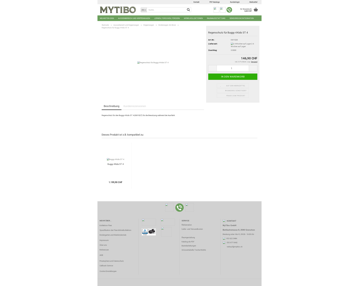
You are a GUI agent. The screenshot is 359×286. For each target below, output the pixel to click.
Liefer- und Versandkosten (192, 229)
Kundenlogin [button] (234, 2)
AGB (101, 255)
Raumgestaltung (188, 237)
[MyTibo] (118, 9)
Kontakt (196, 2)
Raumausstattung (216, 18)
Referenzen (104, 250)
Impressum (104, 240)
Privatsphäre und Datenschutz (112, 261)
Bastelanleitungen (189, 246)
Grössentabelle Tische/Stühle (194, 250)
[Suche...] (188, 9)
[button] (212, 68)
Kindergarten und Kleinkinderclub (113, 235)
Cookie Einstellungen (108, 271)
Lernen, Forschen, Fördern (167, 18)
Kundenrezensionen (135, 106)
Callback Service (106, 266)
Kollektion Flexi (106, 225)
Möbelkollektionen (193, 18)
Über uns (103, 245)
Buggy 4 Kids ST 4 (116, 164)
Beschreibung (111, 106)
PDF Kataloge (214, 2)
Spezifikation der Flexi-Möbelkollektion (115, 230)
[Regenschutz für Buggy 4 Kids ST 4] (152, 62)
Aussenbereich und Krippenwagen (134, 18)
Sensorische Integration (242, 18)
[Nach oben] (351, 281)
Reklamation (187, 225)
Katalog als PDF (188, 242)
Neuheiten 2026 (107, 18)
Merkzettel (253, 2)
